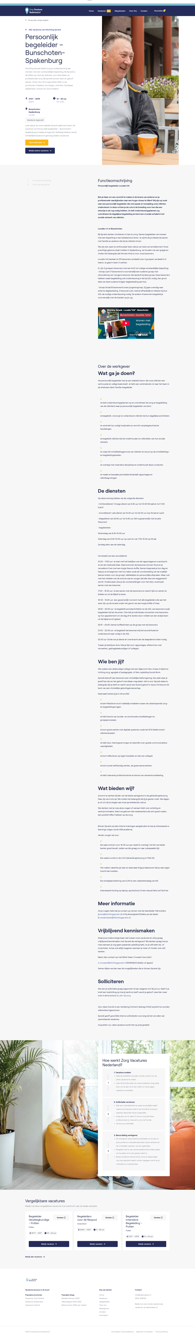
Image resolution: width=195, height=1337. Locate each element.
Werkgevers (104, 1308)
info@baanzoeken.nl (143, 1295)
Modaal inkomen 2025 (71, 1298)
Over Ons (133, 11)
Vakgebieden (120, 11)
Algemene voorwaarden (144, 1332)
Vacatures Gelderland (34, 1302)
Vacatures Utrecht (32, 1305)
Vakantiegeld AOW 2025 (71, 1302)
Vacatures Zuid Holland (34, 1298)
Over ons (103, 1305)
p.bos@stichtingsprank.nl (110, 914)
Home (91, 11)
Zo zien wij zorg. (123, 995)
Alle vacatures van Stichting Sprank (44, 30)
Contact (144, 11)
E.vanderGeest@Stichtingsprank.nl (114, 918)
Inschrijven (103, 1315)
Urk (107, 229)
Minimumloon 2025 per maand (74, 1305)
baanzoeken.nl (152, 1307)
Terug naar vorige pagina (38, 20)
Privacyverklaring (161, 1332)
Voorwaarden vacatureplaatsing (122, 1332)
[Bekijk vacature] (49, 1230)
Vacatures (102, 11)
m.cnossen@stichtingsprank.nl (112, 963)
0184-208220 (140, 1298)
